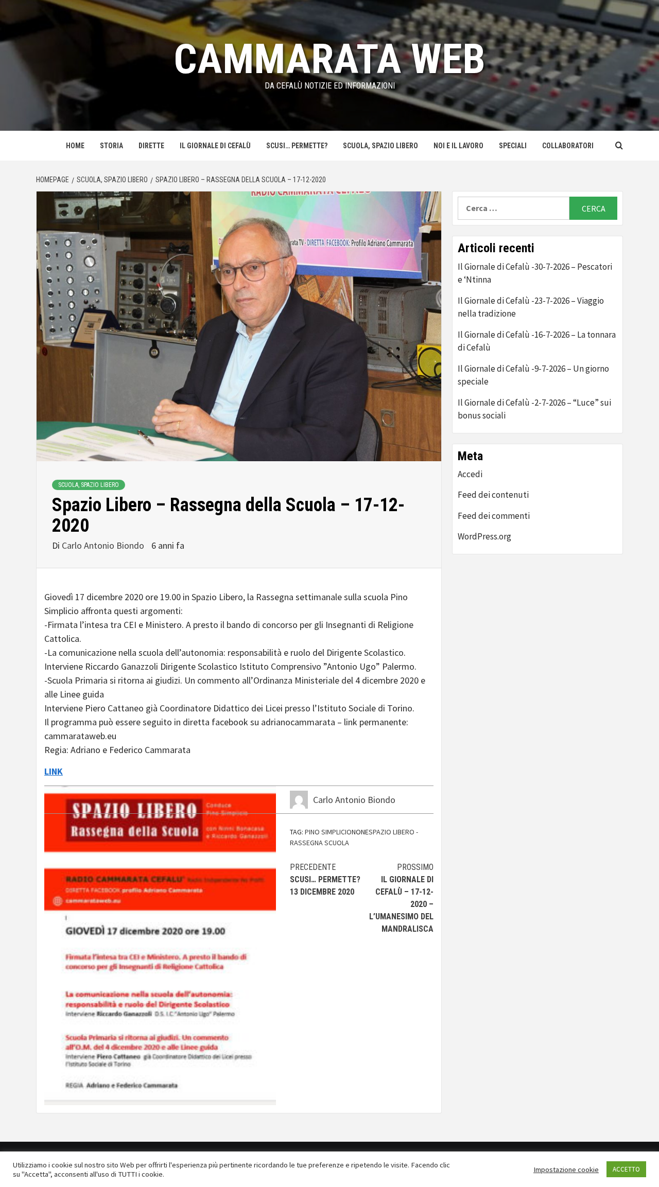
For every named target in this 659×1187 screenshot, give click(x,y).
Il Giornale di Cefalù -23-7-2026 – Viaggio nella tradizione (531, 307)
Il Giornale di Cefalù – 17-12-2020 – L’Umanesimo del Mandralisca (401, 898)
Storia (111, 146)
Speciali (513, 146)
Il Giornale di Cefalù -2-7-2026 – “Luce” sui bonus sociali (534, 409)
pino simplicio (328, 831)
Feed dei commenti (494, 515)
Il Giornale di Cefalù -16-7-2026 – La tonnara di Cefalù (537, 341)
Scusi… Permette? (296, 146)
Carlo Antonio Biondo (104, 545)
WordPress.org (484, 536)
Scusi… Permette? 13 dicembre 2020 (325, 879)
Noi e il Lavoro (458, 146)
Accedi (470, 474)
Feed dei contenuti (493, 494)
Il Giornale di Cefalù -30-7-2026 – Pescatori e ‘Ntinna (535, 273)
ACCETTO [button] (626, 1169)
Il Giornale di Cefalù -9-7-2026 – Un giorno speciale (533, 375)
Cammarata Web (329, 59)
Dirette (151, 146)
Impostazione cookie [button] (566, 1169)
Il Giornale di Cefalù (215, 146)
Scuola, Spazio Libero (380, 146)
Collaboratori (568, 146)
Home (75, 146)
